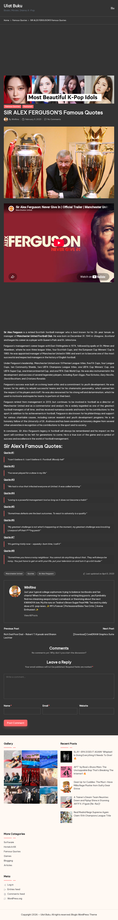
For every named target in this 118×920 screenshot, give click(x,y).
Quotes (31, 574)
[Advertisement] (59, 47)
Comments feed (16, 894)
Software (9, 842)
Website (83, 705)
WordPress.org (14, 898)
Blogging (8, 860)
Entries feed (13, 889)
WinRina (30, 587)
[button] (31, 615)
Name (8, 705)
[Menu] (112, 8)
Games (7, 856)
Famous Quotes (12, 106)
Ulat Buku (13, 6)
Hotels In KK (10, 847)
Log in (10, 884)
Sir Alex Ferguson (46, 574)
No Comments (54, 119)
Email (46, 705)
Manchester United (14, 574)
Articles (8, 865)
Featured (28, 106)
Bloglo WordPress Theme (84, 914)
